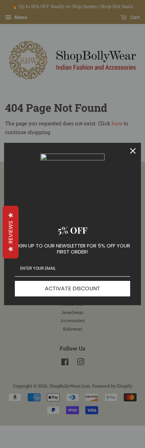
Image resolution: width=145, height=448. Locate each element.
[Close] (133, 151)
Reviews (10, 231)
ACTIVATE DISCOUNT (72, 288)
